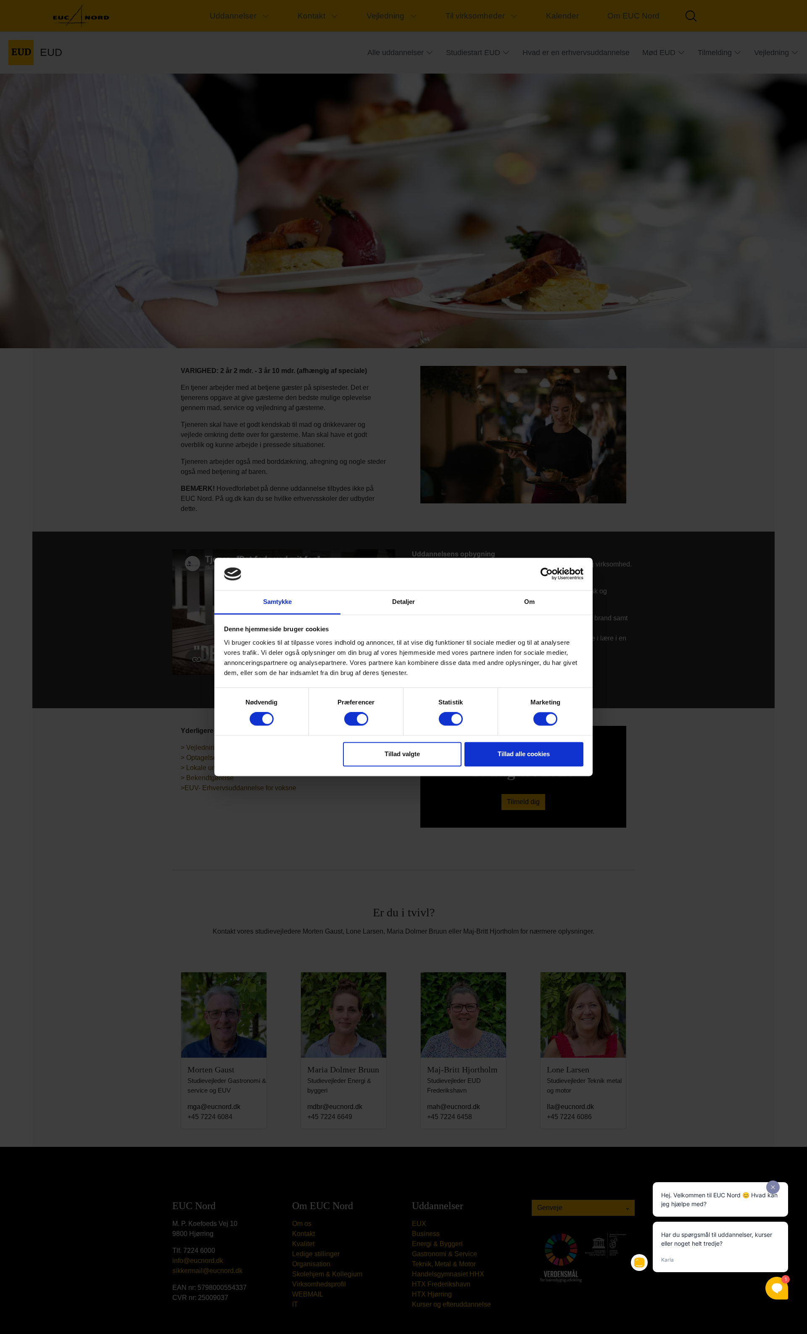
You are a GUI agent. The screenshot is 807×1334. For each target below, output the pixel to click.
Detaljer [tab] (403, 601)
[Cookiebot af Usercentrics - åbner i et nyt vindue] (546, 574)
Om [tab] (529, 601)
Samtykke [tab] (277, 601)
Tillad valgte (402, 753)
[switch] (356, 719)
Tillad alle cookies (524, 753)
